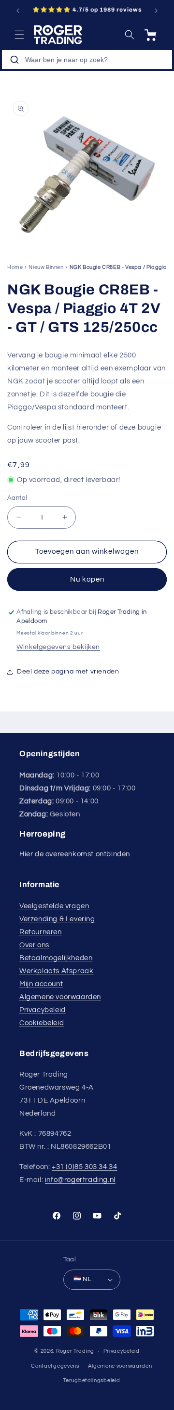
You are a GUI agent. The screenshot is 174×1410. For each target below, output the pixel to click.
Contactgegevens (55, 1366)
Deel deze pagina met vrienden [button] (68, 671)
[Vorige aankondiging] (18, 10)
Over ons (34, 945)
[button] (19, 34)
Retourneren (40, 932)
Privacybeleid (42, 1010)
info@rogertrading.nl (80, 1179)
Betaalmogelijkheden (55, 958)
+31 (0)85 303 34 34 (84, 1166)
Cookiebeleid (41, 1023)
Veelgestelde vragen (54, 906)
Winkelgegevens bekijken (58, 647)
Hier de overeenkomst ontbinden (74, 854)
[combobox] (87, 59)
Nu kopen (87, 579)
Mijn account (41, 984)
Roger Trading (75, 1351)
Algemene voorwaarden (60, 997)
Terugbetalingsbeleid (91, 1380)
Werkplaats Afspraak (56, 971)
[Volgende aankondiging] (156, 10)
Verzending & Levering (57, 919)
